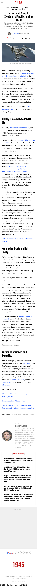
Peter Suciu (16, 33)
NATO (12, 414)
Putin (15, 414)
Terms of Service (15, 578)
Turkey (23, 414)
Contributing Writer (17, 379)
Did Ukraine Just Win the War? (13, 401)
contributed (26, 363)
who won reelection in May (19, 128)
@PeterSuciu (6, 385)
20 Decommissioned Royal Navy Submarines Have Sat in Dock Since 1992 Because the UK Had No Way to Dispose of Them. (18, 461)
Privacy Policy (29, 576)
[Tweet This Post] (22, 38)
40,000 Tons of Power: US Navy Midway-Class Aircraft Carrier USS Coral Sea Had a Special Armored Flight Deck (17, 469)
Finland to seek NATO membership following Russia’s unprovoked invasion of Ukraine (14, 169)
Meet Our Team (13, 576)
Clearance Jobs (6, 382)
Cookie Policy (23, 578)
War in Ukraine (30, 414)
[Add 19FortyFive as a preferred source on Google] (11, 38)
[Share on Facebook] (18, 38)
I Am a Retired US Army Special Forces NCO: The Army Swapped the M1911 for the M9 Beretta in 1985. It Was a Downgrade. (18, 488)
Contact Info (22, 576)
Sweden (19, 414)
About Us (7, 576)
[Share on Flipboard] (25, 38)
